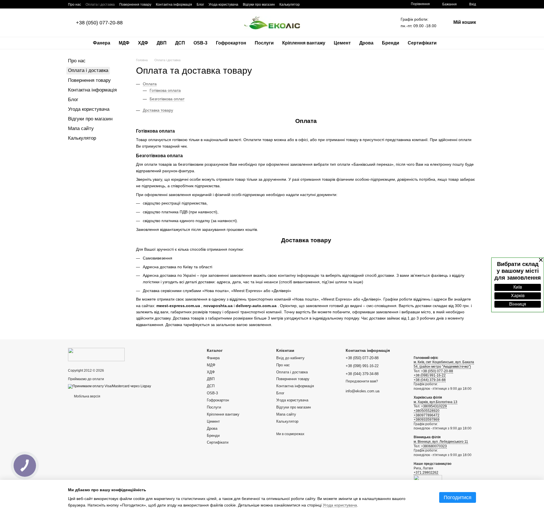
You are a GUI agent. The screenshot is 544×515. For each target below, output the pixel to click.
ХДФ (143, 43)
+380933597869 (426, 420)
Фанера (101, 43)
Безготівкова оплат (167, 99)
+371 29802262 (426, 472)
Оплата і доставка (100, 5)
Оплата (150, 84)
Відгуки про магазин (259, 5)
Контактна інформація (174, 5)
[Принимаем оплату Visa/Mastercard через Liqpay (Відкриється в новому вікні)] (109, 386)
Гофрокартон (231, 43)
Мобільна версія (86, 396)
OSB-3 (200, 43)
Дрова (366, 43)
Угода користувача (223, 5)
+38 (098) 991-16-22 (430, 375)
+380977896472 (426, 415)
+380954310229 (434, 406)
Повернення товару (135, 5)
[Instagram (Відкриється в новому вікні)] (314, 4)
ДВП (162, 43)
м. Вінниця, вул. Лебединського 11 (441, 442)
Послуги (264, 43)
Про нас (74, 5)
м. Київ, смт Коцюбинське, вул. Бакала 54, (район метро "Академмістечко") (444, 364)
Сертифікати (422, 43)
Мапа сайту (81, 128)
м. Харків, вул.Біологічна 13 (435, 402)
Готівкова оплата (165, 90)
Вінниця (517, 304)
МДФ (124, 43)
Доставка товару (158, 110)
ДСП (180, 43)
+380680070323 (434, 446)
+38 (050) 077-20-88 (99, 22)
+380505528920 (426, 411)
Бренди (390, 43)
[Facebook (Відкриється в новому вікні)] (307, 4)
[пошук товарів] (451, 43)
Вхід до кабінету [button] (290, 358)
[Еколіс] (96, 354)
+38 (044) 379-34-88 (430, 380)
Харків (518, 295)
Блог (200, 5)
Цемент (342, 43)
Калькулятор (289, 5)
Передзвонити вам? (362, 381)
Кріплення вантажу (303, 43)
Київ (517, 287)
